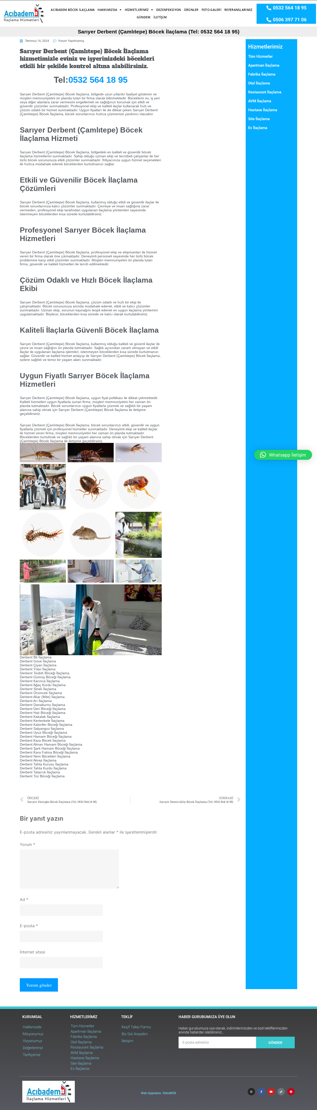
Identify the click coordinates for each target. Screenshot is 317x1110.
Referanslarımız (238, 10)
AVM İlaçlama (259, 101)
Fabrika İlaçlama (261, 74)
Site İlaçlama (259, 119)
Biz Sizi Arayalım (135, 1034)
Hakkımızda (107, 10)
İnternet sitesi (32, 951)
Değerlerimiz (33, 1048)
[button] (283, 455)
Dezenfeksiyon (168, 10)
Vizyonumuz (32, 1041)
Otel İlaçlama (259, 83)
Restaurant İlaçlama (264, 92)
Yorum (27, 844)
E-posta (29, 925)
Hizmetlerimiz (137, 10)
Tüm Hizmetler (260, 56)
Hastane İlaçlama (262, 110)
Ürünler (191, 10)
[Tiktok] (281, 1091)
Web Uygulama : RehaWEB (158, 1093)
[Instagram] (251, 1091)
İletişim (160, 17)
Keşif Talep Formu (136, 1027)
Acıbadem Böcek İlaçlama (73, 10)
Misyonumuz (33, 1034)
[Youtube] (271, 1091)
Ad (24, 899)
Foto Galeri (211, 10)
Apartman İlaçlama (263, 65)
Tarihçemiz (31, 1055)
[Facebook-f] (261, 1091)
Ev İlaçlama (257, 128)
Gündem (144, 17)
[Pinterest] (291, 1091)
